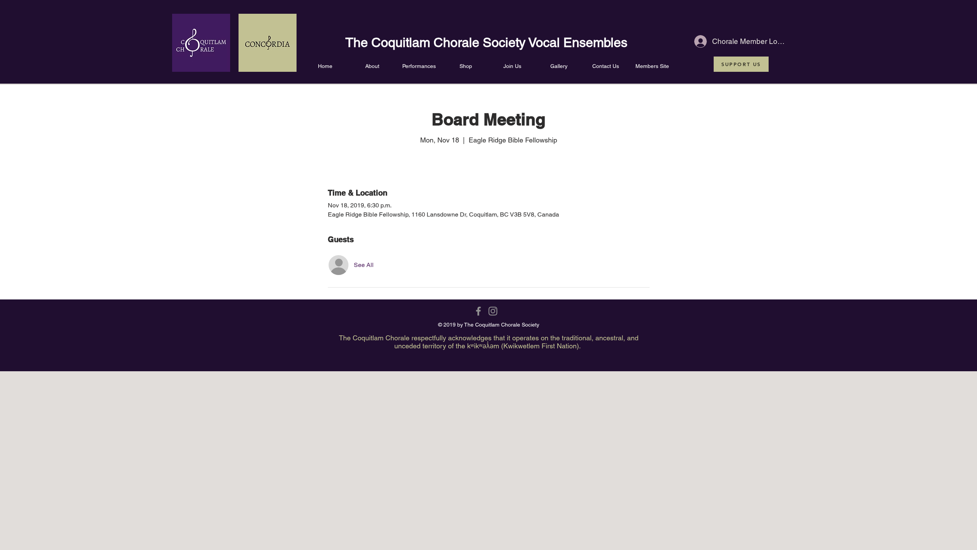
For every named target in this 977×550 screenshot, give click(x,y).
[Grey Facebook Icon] (478, 311)
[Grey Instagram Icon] (493, 311)
